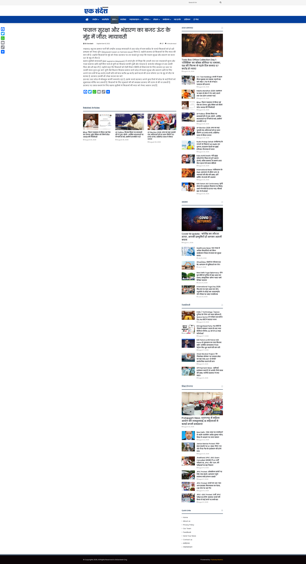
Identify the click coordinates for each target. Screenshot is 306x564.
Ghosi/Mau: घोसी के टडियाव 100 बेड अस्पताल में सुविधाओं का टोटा (209, 263)
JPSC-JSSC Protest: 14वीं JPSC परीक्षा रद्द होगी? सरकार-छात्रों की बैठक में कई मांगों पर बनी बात (209, 497)
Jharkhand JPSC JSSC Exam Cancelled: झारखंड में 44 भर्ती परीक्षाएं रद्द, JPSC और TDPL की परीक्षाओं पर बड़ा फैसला (208, 461)
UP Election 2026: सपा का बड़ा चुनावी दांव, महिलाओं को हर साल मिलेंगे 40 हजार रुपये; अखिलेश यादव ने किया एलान (161, 135)
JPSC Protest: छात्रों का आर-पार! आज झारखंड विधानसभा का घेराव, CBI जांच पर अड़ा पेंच (209, 485)
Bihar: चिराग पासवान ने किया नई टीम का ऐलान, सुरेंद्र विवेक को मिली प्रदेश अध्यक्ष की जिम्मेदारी (96, 134)
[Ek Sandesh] (96, 10)
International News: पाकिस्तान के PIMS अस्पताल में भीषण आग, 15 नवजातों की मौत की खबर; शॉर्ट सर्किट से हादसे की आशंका (209, 173)
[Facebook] (2, 29)
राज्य (114, 19)
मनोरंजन (166, 19)
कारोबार (123, 19)
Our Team (187, 528)
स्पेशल (155, 19)
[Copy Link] (2, 47)
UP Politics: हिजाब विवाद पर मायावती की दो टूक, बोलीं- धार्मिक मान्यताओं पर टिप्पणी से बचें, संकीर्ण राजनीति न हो (129, 134)
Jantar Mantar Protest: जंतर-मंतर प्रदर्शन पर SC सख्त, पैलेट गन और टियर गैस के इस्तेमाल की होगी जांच (209, 447)
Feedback (187, 532)
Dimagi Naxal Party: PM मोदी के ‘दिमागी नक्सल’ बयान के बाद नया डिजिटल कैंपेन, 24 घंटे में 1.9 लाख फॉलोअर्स (209, 330)
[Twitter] (2, 33)
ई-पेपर (196, 19)
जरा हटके (177, 19)
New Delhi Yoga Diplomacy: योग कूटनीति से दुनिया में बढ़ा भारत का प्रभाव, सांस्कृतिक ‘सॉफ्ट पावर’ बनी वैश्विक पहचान (210, 276)
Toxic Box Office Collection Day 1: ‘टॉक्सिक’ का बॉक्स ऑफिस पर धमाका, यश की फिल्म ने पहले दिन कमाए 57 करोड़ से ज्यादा (201, 64)
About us (186, 521)
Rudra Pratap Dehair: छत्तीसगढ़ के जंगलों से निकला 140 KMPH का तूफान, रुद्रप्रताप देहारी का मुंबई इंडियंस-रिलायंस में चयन (210, 145)
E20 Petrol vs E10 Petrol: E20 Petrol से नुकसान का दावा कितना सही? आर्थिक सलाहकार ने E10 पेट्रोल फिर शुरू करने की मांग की (209, 344)
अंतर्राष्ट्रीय (105, 19)
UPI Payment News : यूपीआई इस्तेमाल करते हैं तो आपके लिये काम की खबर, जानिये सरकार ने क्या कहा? (210, 372)
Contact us (187, 540)
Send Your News (189, 536)
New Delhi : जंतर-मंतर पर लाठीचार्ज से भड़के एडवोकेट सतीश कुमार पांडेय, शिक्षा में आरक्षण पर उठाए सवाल (210, 434)
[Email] (2, 42)
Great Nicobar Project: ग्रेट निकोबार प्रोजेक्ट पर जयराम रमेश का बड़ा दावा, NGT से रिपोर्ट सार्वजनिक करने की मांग (209, 358)
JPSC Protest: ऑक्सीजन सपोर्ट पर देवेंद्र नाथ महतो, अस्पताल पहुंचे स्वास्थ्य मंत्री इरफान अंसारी (209, 474)
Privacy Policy (188, 525)
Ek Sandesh (89, 44)
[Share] (2, 51)
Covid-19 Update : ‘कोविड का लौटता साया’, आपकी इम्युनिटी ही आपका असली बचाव (202, 236)
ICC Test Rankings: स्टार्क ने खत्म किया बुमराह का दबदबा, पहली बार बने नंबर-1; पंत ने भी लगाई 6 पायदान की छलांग (209, 81)
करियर (146, 19)
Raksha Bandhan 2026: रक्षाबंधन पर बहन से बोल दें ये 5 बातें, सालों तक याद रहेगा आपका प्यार (209, 93)
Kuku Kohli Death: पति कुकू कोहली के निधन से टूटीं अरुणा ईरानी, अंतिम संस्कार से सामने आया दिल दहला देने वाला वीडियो (209, 159)
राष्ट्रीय (95, 19)
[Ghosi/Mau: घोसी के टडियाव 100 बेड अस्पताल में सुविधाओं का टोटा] (188, 265)
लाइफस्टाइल (134, 19)
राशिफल (187, 19)
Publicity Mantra (217, 560)
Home (185, 517)
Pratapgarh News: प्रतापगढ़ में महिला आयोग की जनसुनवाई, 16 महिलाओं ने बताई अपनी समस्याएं (201, 420)
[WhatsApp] (2, 38)
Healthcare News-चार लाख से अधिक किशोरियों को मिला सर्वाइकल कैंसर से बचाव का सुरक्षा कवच (209, 252)
